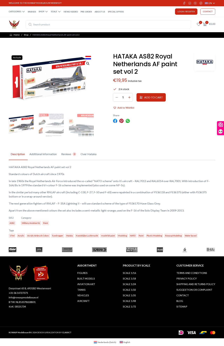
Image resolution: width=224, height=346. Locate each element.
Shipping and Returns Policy (195, 284)
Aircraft (83, 300)
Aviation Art (86, 284)
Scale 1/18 (129, 278)
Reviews (68, 154)
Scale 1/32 (129, 289)
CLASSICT (66, 332)
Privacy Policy (186, 278)
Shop (26, 34)
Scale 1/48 (129, 300)
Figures (82, 272)
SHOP (41, 11)
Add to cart (153, 97)
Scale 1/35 (129, 295)
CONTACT (208, 11)
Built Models (86, 278)
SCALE (54, 11)
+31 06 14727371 (18, 292)
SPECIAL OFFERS (116, 11)
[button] (88, 63)
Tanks (81, 289)
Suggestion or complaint (194, 289)
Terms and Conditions (191, 272)
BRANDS (32, 11)
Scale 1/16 (129, 272)
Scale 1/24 (129, 284)
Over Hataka (88, 154)
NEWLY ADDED (71, 11)
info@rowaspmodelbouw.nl (23, 297)
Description (18, 154)
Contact (182, 295)
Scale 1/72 (129, 306)
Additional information (43, 154)
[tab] (18, 154)
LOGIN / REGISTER (186, 11)
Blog (179, 300)
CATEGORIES (15, 11)
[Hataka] (204, 62)
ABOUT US (100, 11)
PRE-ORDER (86, 11)
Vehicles (83, 295)
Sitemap (181, 306)
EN (210, 3)
